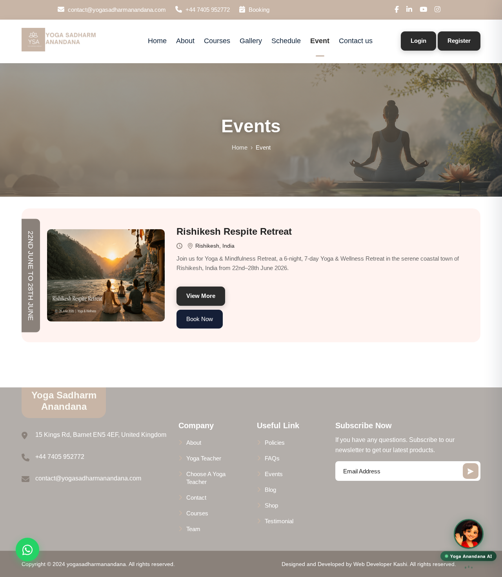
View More (200, 295)
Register (459, 40)
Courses (217, 41)
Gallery (251, 41)
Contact (196, 497)
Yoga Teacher (203, 458)
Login (418, 40)
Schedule (286, 41)
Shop (271, 505)
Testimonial (279, 521)
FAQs (272, 458)
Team (193, 529)
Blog (270, 489)
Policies (275, 442)
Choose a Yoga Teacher (206, 478)
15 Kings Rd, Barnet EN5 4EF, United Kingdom (100, 434)
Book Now (199, 319)
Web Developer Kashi (380, 564)
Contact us (356, 41)
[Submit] (470, 471)
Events (274, 474)
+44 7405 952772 (208, 9)
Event (319, 41)
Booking (258, 9)
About (185, 41)
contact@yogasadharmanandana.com (117, 9)
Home (157, 41)
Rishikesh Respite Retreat (234, 231)
